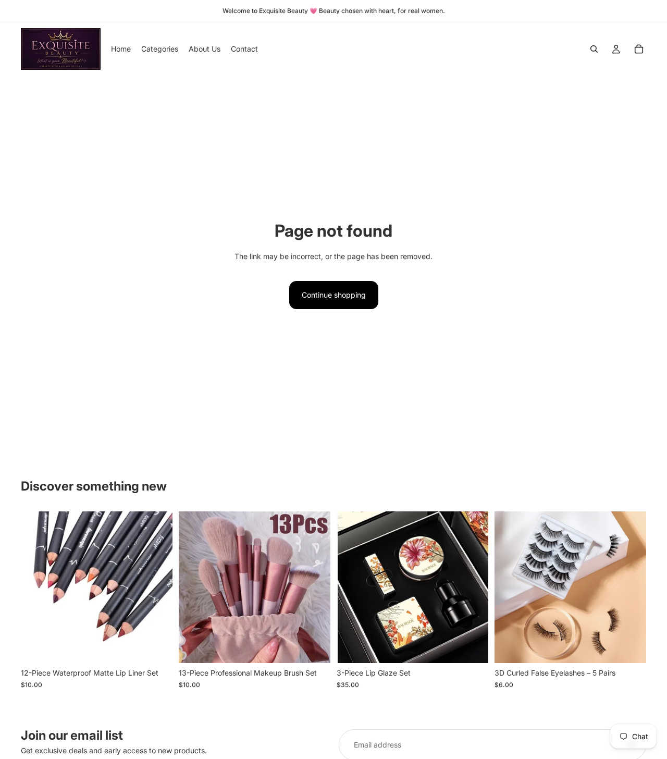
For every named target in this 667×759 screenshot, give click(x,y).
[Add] (156, 647)
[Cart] (638, 49)
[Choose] (314, 647)
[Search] (594, 49)
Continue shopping (334, 294)
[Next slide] (156, 587)
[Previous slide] (36, 587)
